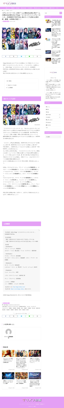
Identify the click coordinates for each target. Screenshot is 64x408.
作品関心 (4, 21)
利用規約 (37, 404)
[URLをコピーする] (37, 56)
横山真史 (3, 309)
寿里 (22, 308)
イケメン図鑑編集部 (8, 337)
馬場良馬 (23, 309)
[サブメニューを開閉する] (59, 115)
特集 (48, 112)
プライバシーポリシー (30, 404)
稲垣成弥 (8, 309)
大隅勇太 (10, 308)
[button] (5, 56)
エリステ (28, 306)
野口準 (20, 309)
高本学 (27, 309)
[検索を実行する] (61, 13)
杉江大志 (33, 308)
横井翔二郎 (38, 308)
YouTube (49, 125)
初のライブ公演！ (12, 85)
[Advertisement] (21, 206)
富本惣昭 (18, 308)
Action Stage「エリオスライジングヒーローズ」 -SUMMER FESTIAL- (14, 306)
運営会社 (42, 404)
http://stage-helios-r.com (19, 287)
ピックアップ (33, 306)
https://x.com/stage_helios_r (18, 289)
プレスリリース (5, 308)
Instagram (49, 122)
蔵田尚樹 (16, 309)
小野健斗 (25, 308)
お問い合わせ (49, 119)
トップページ (22, 404)
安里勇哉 (14, 308)
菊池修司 (12, 309)
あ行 (8, 21)
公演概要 (10, 87)
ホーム (48, 106)
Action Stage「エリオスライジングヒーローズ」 (12, 304)
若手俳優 (49, 114)
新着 (48, 109)
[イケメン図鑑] (33, 3)
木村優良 (29, 308)
